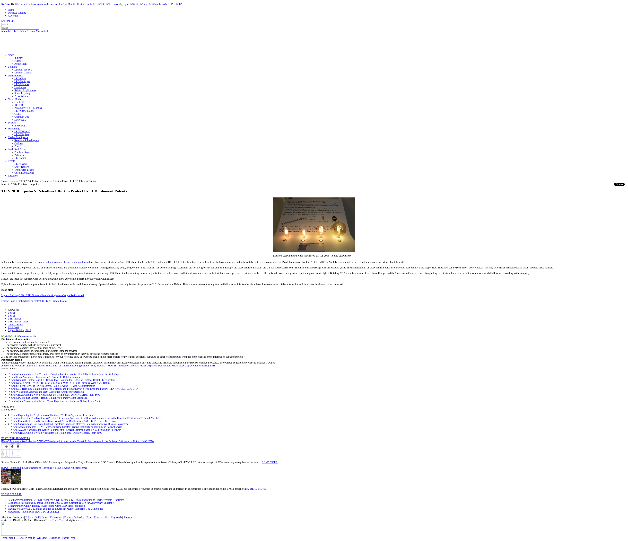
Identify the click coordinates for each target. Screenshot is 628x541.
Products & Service (18, 149)
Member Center (76, 4)
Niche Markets (15, 99)
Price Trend (20, 146)
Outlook (18, 143)
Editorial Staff (32, 517)
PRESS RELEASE (11, 494)
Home (11, 9)
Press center (56, 517)
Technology (14, 128)
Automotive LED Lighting (28, 107)
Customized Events (24, 172)
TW (176, 4)
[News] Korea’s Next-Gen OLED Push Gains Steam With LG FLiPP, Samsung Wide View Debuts (59, 382)
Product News (15, 75)
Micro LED (7, 31)
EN (181, 4)
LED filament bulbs (18, 321)
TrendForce (7, 537)
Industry (18, 57)
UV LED (19, 102)
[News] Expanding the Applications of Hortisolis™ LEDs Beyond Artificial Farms (52, 415)
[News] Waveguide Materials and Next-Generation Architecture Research (46, 391)
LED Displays (21, 134)
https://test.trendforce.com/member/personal (37, 4)
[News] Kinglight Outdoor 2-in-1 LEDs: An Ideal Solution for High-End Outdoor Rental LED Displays (61, 380)
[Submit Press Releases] (314, 44)
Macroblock (42, 31)
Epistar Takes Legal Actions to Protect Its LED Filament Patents (34, 301)
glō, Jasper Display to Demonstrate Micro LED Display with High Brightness (175, 365)
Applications (20, 63)
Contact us (18, 517)
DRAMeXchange (26, 537)
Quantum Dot (21, 116)
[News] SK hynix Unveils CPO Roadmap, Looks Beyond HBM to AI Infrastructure (51, 385)
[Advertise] (314, 39)
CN (172, 4)
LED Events (20, 163)
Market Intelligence (18, 137)
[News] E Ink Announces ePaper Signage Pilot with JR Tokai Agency (44, 377)
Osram (31, 31)
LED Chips (20, 78)
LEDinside (54, 537)
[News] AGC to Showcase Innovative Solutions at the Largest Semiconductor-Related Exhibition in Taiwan (65, 429)
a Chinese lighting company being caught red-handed (62, 262)
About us (6, 517)
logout (64, 4)
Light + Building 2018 (19, 330)
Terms (89, 517)
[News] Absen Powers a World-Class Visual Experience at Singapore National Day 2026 (54, 401)
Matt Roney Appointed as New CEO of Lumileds (33, 511)
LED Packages (22, 81)
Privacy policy (101, 517)
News (11, 54)
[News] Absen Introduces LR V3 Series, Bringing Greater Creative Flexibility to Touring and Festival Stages (64, 374)
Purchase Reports (17, 12)
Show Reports (21, 166)
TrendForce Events (24, 169)
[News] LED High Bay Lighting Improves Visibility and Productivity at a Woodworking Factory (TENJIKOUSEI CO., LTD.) (73, 388)
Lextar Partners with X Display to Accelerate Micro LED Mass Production (46, 505)
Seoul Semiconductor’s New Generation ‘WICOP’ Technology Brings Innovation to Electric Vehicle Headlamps (66, 499)
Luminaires (20, 87)
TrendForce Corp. (55, 520)
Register (5, 4)
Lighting (12, 66)
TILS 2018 (13, 327)
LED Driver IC (22, 131)
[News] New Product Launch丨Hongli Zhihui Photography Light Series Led (47, 397)
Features (12, 122)
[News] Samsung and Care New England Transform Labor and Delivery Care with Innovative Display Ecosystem (69, 424)
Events (11, 161)
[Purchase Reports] (314, 35)
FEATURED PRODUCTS (15, 438)
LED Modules (21, 84)
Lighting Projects (23, 69)
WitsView (42, 537)
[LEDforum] (314, 48)
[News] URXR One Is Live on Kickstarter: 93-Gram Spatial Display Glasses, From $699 (54, 394)
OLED (18, 113)
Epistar (11, 312)
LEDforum (20, 158)
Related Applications (25, 90)
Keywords (116, 517)
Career (45, 517)
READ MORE (270, 462)
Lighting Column (23, 72)
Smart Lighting (22, 93)
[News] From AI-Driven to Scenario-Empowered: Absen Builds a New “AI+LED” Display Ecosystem (63, 421)
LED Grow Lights (24, 110)
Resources (13, 175)
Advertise (13, 15)
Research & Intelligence (26, 140)
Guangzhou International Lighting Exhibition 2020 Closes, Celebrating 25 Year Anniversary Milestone (61, 502)
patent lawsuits (15, 324)
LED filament (15, 318)
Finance (18, 60)
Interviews (19, 125)
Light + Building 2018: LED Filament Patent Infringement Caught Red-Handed (42, 295)
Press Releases (21, 96)
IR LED (18, 105)
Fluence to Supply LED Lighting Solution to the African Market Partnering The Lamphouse (55, 508)
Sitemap (127, 517)
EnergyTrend (68, 537)
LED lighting (21, 31)
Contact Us (91, 4)
